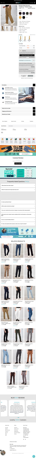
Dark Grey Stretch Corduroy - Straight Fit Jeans (23, 386)
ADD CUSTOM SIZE (31, 57)
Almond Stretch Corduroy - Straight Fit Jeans (29, 365)
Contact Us (6, 431)
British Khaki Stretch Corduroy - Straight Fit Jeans (6, 323)
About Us (6, 432)
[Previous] (2, 15)
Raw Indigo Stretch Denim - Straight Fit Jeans (17, 280)
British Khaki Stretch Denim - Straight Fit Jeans (6, 280)
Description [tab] (11, 125)
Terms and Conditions (17, 432)
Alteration (6, 428)
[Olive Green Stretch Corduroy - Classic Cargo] (27, 13)
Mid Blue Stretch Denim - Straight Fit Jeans (17, 259)
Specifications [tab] (3, 125)
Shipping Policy (16, 431)
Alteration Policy (16, 428)
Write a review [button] (18, 163)
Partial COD (15, 427)
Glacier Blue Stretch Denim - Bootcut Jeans (5, 365)
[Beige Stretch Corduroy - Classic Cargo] (20, 17)
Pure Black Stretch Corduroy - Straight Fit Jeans (6, 344)
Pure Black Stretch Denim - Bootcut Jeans (29, 280)
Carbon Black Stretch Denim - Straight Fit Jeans (18, 302)
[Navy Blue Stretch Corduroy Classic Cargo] (23, 13)
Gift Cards (6, 427)
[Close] (1, 450)
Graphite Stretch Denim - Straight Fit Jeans (17, 365)
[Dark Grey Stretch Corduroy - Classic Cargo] (30, 13)
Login (33, 60)
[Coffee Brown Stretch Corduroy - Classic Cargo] (20, 13)
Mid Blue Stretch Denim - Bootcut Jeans (29, 323)
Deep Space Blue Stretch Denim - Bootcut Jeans (5, 302)
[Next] (16, 15)
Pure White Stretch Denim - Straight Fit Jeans (17, 323)
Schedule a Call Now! (6, 236)
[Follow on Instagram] (25, 439)
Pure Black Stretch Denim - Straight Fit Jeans (29, 259)
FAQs (6, 435)
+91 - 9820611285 (12, 448)
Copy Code (31, 75)
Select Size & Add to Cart (27, 55)
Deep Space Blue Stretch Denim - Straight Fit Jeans (5, 259)
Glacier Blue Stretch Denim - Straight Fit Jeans (29, 302)
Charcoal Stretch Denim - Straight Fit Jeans (29, 344)
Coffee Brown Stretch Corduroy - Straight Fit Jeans (11, 386)
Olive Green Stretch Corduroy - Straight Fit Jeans (18, 344)
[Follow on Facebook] (23, 439)
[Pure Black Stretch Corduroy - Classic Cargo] (23, 17)
